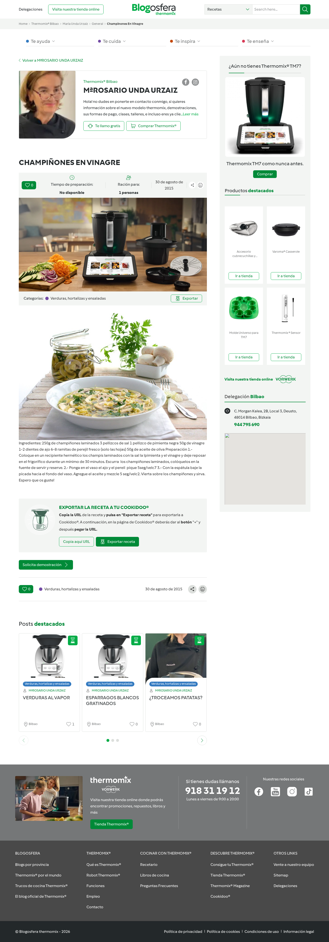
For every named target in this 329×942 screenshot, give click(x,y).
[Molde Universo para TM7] (244, 308)
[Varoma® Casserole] (286, 227)
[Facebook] (258, 791)
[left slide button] (23, 740)
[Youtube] (275, 791)
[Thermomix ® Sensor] (286, 308)
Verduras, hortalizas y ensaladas (47, 683)
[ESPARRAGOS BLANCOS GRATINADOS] (112, 661)
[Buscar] (305, 9)
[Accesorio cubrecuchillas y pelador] (244, 227)
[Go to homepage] (154, 9)
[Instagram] (292, 791)
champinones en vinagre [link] (125, 24)
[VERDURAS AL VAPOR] (49, 661)
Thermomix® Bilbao (45, 24)
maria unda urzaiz (75, 24)
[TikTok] (308, 791)
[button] (228, 9)
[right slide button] (202, 740)
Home (23, 24)
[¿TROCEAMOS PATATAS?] (175, 661)
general (97, 24)
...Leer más (189, 114)
